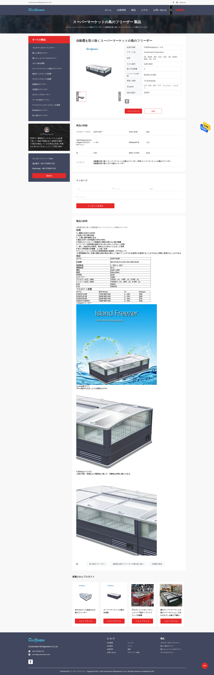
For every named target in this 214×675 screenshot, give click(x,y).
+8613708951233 (49, 168)
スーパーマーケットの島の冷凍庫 (113, 611)
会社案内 (110, 646)
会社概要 (110, 643)
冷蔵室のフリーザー (40, 89)
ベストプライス (133, 111)
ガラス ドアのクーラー (41, 95)
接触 (153, 111)
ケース (130, 646)
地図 (129, 649)
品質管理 (110, 649)
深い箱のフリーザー (40, 115)
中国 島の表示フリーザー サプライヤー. (73, 671)
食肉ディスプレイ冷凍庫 (41, 74)
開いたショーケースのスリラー (44, 58)
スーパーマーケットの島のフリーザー (88, 27)
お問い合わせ (111, 652)
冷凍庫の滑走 (157, 564)
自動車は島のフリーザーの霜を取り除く (128, 564)
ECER (152, 671)
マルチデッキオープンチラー (43, 48)
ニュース (131, 643)
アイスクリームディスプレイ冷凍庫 (46, 105)
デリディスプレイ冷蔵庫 (41, 79)
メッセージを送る (95, 206)
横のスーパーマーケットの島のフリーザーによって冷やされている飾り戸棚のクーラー (170, 613)
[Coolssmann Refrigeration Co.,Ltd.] (36, 10)
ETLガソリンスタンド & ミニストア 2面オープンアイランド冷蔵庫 (142, 612)
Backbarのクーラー (40, 110)
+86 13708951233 (47, 164)
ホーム (68, 27)
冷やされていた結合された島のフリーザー (85, 611)
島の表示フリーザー (97, 564)
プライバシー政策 (133, 652)
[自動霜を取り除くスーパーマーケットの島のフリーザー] (98, 67)
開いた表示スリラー (40, 53)
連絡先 (49, 176)
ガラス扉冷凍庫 (38, 63)
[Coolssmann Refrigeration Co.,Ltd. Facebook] (173, 2)
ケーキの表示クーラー (41, 100)
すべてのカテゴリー (167, 652)
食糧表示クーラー (39, 84)
